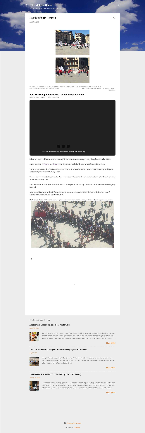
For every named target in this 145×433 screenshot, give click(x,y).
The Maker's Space (41, 5)
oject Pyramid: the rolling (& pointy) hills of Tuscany (44, 88)
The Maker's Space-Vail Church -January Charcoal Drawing (55, 374)
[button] (114, 18)
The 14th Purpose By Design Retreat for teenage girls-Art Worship (58, 349)
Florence (46, 164)
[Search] (118, 6)
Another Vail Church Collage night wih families (50, 325)
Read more (110, 343)
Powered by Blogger (74, 423)
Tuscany (55, 164)
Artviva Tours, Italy (53, 97)
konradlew (77, 427)
